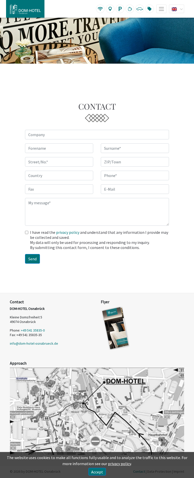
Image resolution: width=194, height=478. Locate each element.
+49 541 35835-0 (33, 330)
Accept (97, 471)
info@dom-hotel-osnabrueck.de (34, 343)
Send (32, 258)
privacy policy (67, 232)
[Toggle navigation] (161, 9)
